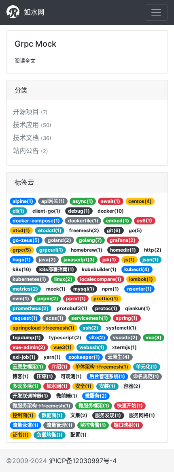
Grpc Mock (35, 44)
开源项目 (30, 112)
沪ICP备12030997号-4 (83, 461)
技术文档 (32, 138)
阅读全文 (25, 61)
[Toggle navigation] (156, 12)
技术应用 (32, 125)
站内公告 (30, 151)
